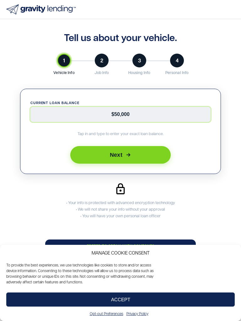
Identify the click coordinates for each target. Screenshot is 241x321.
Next (116, 154)
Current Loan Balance (54, 102)
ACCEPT (120, 299)
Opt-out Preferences (106, 313)
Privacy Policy (137, 313)
